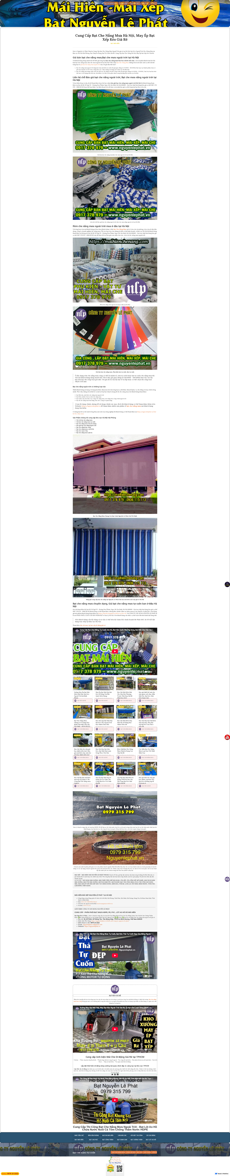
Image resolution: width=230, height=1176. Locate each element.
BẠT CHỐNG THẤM (136, 1139)
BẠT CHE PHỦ (93, 1139)
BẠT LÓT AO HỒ (151, 1139)
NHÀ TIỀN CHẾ (79, 1135)
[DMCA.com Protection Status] (110, 1169)
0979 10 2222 (87, 905)
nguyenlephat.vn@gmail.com (92, 924)
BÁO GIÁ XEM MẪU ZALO (89, 902)
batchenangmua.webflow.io (105, 903)
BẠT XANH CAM (122, 1139)
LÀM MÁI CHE (122, 1135)
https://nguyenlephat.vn (91, 406)
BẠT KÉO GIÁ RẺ (115, 996)
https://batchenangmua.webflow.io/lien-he (112, 613)
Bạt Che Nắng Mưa (123, 62)
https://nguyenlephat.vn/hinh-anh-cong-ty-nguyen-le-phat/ (110, 921)
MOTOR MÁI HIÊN (107, 1135)
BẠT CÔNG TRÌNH (107, 1139)
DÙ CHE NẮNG (151, 1135)
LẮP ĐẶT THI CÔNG (137, 1135)
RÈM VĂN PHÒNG (93, 1135)
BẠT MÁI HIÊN (115, 43)
